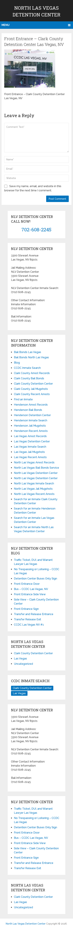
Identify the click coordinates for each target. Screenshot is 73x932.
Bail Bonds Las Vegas (27, 352)
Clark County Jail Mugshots (31, 388)
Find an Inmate (23, 399)
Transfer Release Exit (27, 619)
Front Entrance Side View (30, 594)
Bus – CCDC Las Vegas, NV (31, 589)
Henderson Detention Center (32, 415)
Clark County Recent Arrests (32, 394)
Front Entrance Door (27, 583)
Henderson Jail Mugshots (30, 425)
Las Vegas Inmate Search (30, 446)
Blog (17, 362)
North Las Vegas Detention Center (36, 473)
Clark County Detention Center (33, 383)
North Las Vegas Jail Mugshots (33, 488)
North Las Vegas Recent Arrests (34, 494)
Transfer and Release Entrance (33, 614)
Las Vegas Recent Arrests (30, 457)
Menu (6, 25)
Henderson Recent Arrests (31, 431)
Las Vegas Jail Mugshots (29, 452)
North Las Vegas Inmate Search (34, 483)
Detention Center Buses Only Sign (35, 578)
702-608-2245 (36, 229)
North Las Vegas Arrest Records (34, 462)
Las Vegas (20, 658)
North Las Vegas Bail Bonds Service (36, 467)
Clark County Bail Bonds (29, 378)
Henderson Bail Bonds (28, 410)
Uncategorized (23, 663)
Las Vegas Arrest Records (30, 436)
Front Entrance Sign (26, 608)
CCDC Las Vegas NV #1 (29, 624)
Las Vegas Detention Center (32, 441)
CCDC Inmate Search (27, 367)
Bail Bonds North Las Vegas (31, 357)
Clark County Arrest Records (32, 373)
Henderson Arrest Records (31, 404)
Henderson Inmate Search (30, 420)
